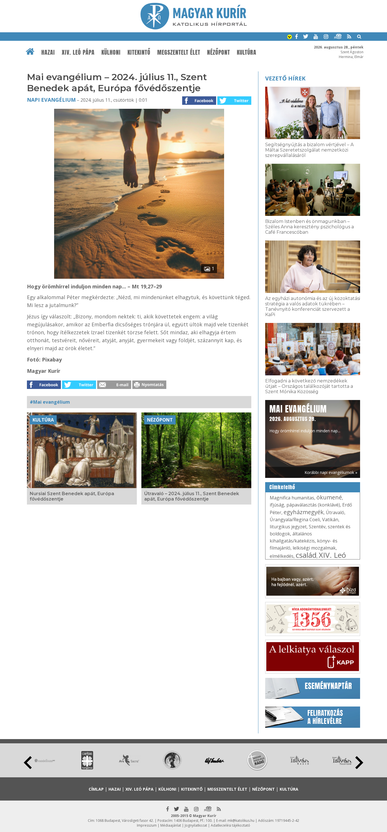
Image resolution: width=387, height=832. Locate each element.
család (306, 555)
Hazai (48, 52)
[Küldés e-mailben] (114, 387)
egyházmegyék (304, 512)
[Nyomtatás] (149, 387)
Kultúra (246, 52)
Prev (28, 762)
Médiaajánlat (170, 825)
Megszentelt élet (178, 52)
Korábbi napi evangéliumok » (331, 472)
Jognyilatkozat (196, 825)
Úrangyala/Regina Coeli (295, 519)
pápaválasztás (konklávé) (313, 505)
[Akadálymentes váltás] (289, 37)
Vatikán (330, 519)
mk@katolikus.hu (240, 820)
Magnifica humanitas (292, 498)
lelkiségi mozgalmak (314, 548)
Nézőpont (218, 52)
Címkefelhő (282, 487)
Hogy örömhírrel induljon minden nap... (304, 418)
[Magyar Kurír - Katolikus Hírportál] (194, 28)
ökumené (329, 497)
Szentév (317, 527)
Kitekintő (138, 52)
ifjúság (277, 505)
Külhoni (111, 52)
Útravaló (335, 512)
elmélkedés (282, 556)
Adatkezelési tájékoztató (230, 825)
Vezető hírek (285, 78)
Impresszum (147, 825)
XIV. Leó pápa (78, 52)
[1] (139, 277)
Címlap (96, 789)
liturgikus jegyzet (288, 527)
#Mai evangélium (50, 402)
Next (359, 762)
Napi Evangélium (51, 99)
